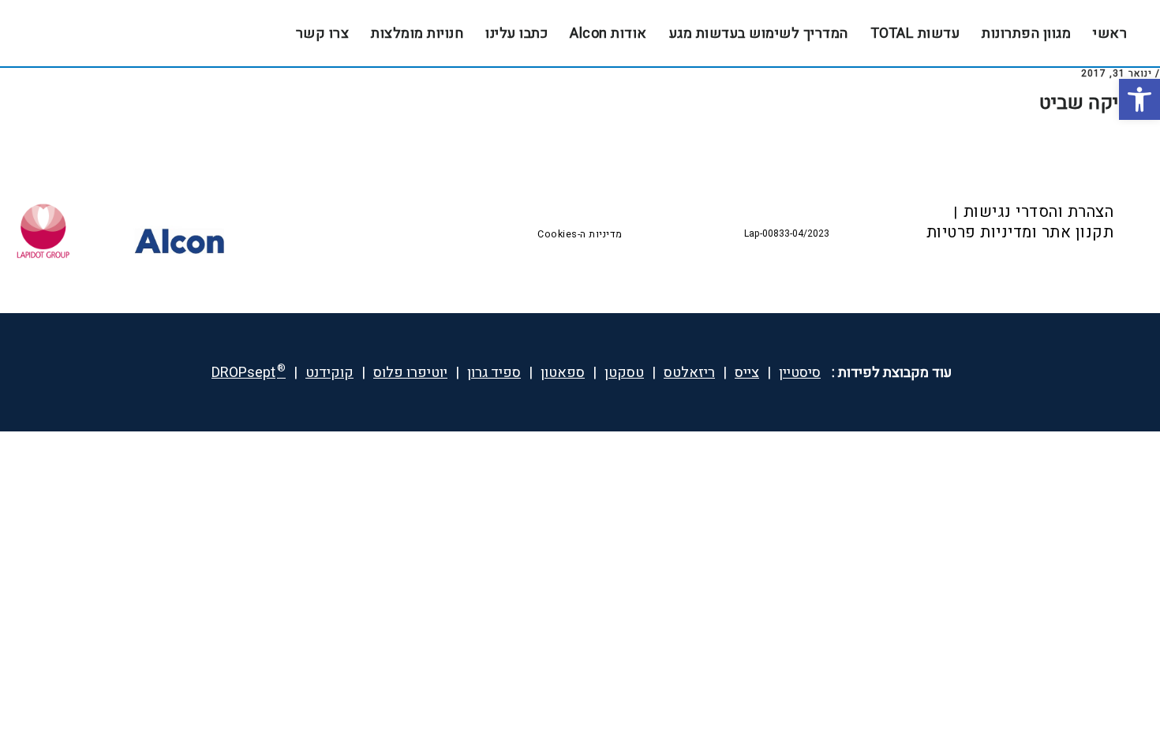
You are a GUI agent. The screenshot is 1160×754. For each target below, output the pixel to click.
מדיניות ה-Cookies (580, 234)
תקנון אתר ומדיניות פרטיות (1020, 232)
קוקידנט (329, 372)
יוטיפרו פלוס (410, 372)
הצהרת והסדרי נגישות (1039, 211)
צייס (747, 372)
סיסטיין (800, 372)
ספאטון (563, 372)
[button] (1139, 99)
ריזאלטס (689, 372)
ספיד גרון (494, 372)
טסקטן (624, 372)
